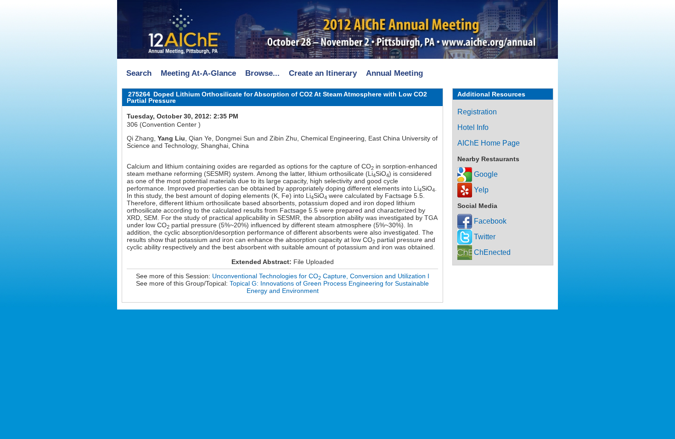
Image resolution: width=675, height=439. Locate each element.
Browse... (262, 73)
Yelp (480, 190)
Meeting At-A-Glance (198, 73)
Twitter (483, 237)
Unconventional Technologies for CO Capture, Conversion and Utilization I (320, 276)
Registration (477, 112)
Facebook (489, 221)
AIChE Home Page (488, 143)
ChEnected (491, 252)
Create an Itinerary (323, 73)
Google (485, 174)
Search (139, 73)
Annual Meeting (394, 73)
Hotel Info (473, 127)
